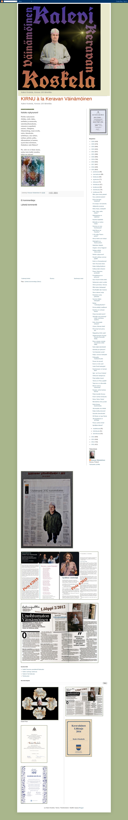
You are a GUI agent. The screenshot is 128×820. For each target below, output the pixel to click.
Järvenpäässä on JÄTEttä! (98, 419)
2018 (93, 162)
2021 (93, 154)
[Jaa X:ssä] (53, 193)
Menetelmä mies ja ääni (100, 401)
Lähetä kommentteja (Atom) (32, 281)
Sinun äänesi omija (98, 292)
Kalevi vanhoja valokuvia (30, 671)
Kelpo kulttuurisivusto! (99, 411)
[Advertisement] (52, 262)
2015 (93, 169)
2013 (93, 439)
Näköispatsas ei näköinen (97, 216)
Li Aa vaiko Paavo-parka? (98, 235)
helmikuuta (96, 431)
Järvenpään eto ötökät (99, 408)
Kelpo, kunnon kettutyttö (100, 354)
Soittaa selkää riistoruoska (97, 251)
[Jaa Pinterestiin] (57, 193)
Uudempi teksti (25, 278)
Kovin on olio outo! (98, 364)
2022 (93, 151)
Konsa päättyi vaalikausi (100, 307)
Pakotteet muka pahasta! (97, 295)
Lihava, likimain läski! (99, 326)
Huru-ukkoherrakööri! (99, 197)
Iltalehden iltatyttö (98, 245)
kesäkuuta (96, 187)
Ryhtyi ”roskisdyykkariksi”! (99, 303)
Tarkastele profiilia (94, 464)
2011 (93, 444)
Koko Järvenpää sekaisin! (97, 323)
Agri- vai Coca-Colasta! (99, 373)
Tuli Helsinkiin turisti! (99, 352)
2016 (93, 167)
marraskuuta (97, 174)
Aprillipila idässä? (98, 425)
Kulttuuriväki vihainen (99, 269)
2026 (93, 141)
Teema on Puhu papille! (100, 380)
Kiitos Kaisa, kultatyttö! (99, 208)
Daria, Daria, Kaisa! (98, 399)
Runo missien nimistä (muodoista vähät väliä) (99, 343)
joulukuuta (96, 172)
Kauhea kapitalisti (98, 219)
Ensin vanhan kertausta (100, 396)
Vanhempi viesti (78, 278)
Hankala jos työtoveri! (99, 349)
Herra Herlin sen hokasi (100, 238)
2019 (93, 159)
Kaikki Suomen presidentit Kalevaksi (33, 669)
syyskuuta (96, 179)
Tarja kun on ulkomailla (99, 383)
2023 (93, 149)
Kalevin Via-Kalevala (29, 674)
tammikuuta (96, 433)
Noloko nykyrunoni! (98, 254)
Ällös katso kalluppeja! (99, 287)
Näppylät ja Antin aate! (99, 333)
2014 (93, 436)
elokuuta (95, 182)
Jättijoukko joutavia (98, 206)
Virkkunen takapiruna (99, 375)
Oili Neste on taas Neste (100, 416)
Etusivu (52, 278)
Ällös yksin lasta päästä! (100, 194)
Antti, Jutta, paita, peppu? (98, 212)
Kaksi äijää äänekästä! (99, 347)
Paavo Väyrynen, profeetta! (98, 272)
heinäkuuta (96, 184)
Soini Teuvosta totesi (99, 263)
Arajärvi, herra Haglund (99, 248)
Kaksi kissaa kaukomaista (97, 405)
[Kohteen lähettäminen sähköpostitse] (50, 193)
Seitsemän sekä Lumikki (100, 282)
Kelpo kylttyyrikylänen (99, 266)
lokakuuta (96, 177)
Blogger (81, 807)
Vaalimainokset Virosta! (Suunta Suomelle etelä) (99, 337)
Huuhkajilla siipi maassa (100, 290)
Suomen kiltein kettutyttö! (97, 299)
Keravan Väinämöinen (98, 460)
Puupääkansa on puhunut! (98, 276)
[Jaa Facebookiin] (55, 193)
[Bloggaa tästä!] (51, 193)
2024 (93, 146)
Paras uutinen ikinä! (98, 422)
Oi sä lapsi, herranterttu (100, 203)
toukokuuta (96, 189)
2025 (93, 144)
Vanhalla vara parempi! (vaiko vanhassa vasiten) (99, 318)
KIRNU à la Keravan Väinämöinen (56, 98)
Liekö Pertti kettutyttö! (99, 366)
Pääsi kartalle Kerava (99, 394)
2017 (93, 164)
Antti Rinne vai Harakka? (97, 231)
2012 (93, 442)
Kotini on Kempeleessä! (100, 261)
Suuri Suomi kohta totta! (100, 279)
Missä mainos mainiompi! (97, 386)
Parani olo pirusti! (98, 361)
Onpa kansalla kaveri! (99, 314)
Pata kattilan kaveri (98, 378)
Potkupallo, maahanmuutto (98, 358)
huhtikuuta (96, 192)
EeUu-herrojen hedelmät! (97, 200)
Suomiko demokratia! (99, 413)
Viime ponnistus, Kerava (100, 284)
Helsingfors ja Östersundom (97, 241)
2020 (93, 157)
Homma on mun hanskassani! (97, 227)
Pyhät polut (26, 676)
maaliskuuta (96, 428)
